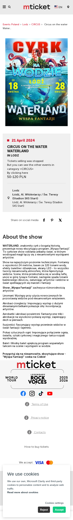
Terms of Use (39, 404)
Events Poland (11, 24)
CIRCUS (35, 24)
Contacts (39, 432)
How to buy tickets (36, 446)
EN (60, 7)
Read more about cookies (22, 492)
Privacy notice (39, 417)
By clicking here (17, 172)
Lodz (25, 24)
